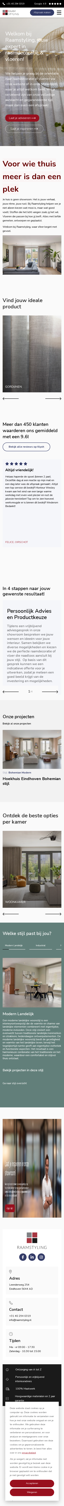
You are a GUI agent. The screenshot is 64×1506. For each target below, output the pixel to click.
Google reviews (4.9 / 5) (40, 4)
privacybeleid (29, 1452)
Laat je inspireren (22, 129)
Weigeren (32, 1492)
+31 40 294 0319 (15, 4)
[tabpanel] (32, 1019)
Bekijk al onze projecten (17, 723)
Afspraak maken (42, 12)
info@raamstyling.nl (20, 1320)
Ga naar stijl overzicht (15, 1083)
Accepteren (32, 1483)
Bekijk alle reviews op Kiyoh (26, 447)
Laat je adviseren (20, 118)
